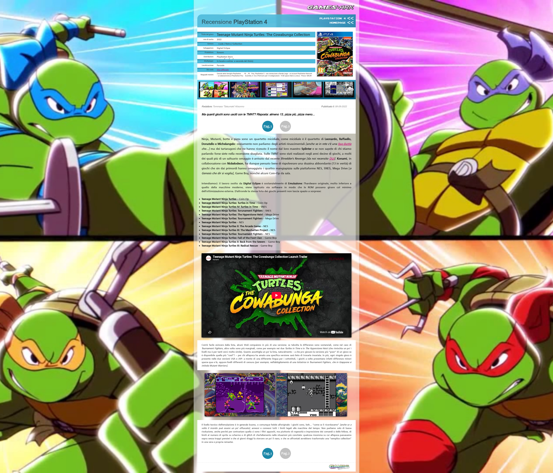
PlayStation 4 (332, 18)
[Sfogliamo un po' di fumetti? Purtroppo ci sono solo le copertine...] (308, 96)
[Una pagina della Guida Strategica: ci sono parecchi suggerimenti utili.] (276, 96)
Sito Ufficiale (223, 70)
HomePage (337, 22)
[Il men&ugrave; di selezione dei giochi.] (339, 96)
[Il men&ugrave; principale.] (245, 96)
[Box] (335, 75)
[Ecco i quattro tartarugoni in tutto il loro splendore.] (214, 96)
